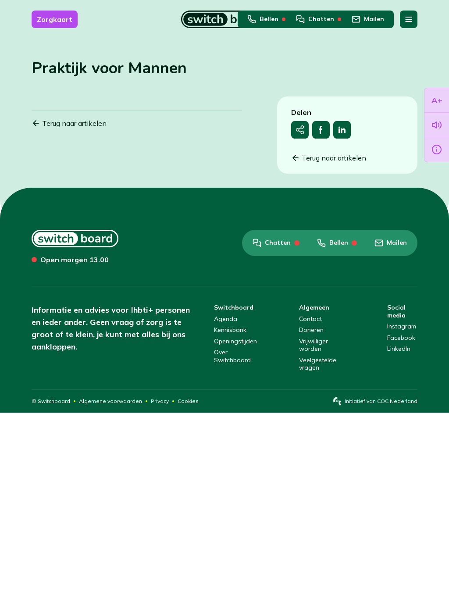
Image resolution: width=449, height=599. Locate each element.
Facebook (401, 338)
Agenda (225, 319)
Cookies (188, 401)
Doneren (311, 330)
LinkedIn (398, 349)
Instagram (401, 326)
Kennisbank (230, 330)
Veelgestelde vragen (317, 364)
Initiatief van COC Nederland (381, 401)
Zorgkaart (54, 19)
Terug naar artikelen (74, 123)
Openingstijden (235, 341)
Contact (310, 319)
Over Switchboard (232, 356)
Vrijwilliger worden (313, 345)
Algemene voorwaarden (110, 401)
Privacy (160, 401)
